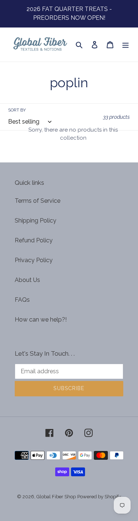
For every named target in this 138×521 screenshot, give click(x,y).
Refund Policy (34, 240)
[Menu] (125, 44)
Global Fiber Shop (56, 496)
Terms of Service (37, 200)
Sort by (17, 110)
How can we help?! (41, 319)
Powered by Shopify (99, 496)
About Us (27, 279)
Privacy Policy (34, 260)
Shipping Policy (35, 220)
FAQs (22, 299)
